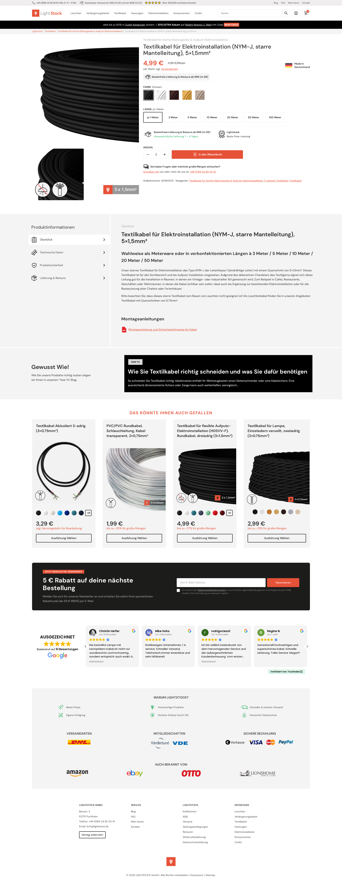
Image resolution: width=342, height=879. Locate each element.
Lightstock (37, 31)
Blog (276, 2)
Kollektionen (189, 811)
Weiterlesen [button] (96, 661)
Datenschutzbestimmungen (212, 590)
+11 (229, 513)
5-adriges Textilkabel (276, 180)
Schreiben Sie (151, 171)
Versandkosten (169, 69)
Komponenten (181, 13)
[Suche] (286, 13)
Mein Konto (293, 2)
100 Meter (275, 117)
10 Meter (212, 117)
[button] (307, 646)
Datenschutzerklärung (195, 842)
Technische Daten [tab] (51, 252)
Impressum (196, 875)
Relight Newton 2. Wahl (198, 24)
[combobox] (254, 13)
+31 (88, 513)
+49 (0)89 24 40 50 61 (47, 2)
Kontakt (306, 2)
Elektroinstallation (158, 13)
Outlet (198, 13)
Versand (187, 821)
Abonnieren (283, 582)
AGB (185, 816)
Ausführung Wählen (63, 538)
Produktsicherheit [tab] (51, 265)
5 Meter (192, 117)
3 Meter (173, 117)
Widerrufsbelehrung (194, 837)
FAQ (283, 2)
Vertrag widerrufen (92, 834)
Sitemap (210, 875)
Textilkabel (120, 13)
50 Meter (253, 117)
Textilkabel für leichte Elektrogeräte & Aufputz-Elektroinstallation (90, 31)
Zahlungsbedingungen (195, 826)
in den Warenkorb (210, 154)
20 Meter (232, 117)
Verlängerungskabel (97, 13)
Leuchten (76, 13)
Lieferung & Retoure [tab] (53, 278)
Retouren (188, 831)
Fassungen (137, 13)
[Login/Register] (296, 13)
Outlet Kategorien (135, 24)
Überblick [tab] (46, 239)
